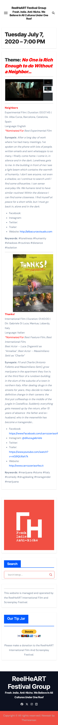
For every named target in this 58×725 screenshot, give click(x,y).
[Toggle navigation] (5, 13)
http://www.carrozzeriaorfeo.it (26, 465)
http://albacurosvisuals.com (36, 231)
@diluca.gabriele (32, 438)
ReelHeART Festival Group (29, 8)
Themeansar (29, 720)
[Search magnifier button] (50, 574)
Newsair (46, 715)
